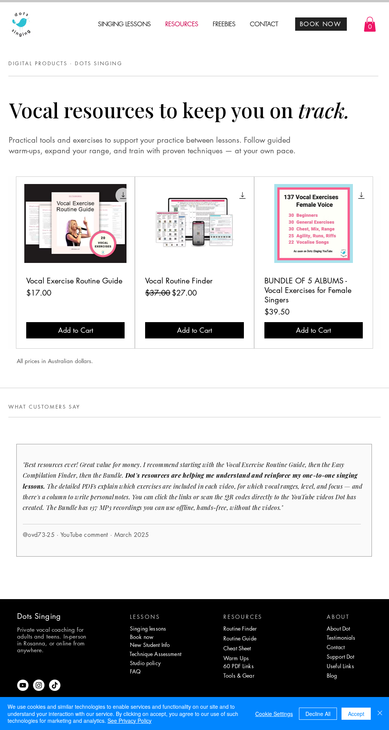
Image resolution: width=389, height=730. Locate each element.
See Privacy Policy (130, 720)
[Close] (379, 713)
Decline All (317, 713)
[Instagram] (38, 685)
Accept (356, 713)
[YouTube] (22, 685)
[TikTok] (54, 685)
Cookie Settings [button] (274, 713)
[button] (370, 24)
